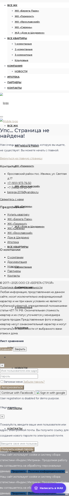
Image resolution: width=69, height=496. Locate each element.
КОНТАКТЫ (14, 87)
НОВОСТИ (21, 71)
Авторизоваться (11, 387)
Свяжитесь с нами (12, 199)
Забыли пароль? (34, 381)
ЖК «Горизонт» (24, 16)
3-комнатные (23, 54)
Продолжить (19, 471)
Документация (17, 262)
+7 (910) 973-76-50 (19, 183)
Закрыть (20, 349)
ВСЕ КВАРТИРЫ (17, 38)
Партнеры (14, 271)
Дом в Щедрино (18, 237)
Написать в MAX (51, 488)
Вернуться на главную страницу (21, 158)
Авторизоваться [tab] (17, 357)
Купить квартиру (18, 214)
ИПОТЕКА (13, 76)
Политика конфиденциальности (21, 287)
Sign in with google (52, 392)
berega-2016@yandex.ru (22, 192)
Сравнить (6, 349)
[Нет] (66, 472)
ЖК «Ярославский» (27, 21)
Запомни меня (13, 381)
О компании (15, 257)
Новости (13, 266)
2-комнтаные (24, 49)
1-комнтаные (23, 43)
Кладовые (21, 60)
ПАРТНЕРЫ (14, 82)
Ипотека (13, 242)
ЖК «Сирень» (23, 27)
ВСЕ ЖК (12, 5)
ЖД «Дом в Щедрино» (30, 32)
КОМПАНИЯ (14, 65)
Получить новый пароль (17, 449)
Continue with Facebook (17, 392)
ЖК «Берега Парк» (27, 10)
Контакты (13, 275)
